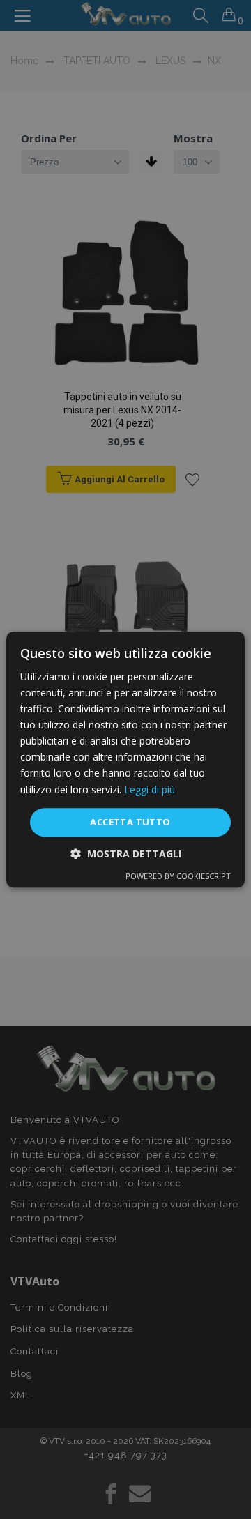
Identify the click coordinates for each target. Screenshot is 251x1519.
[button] (125, 853)
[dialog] (125, 760)
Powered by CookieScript (178, 876)
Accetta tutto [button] (130, 822)
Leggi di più (149, 789)
